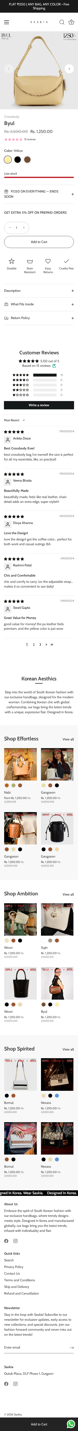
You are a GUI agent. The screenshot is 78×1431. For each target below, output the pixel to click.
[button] (8, 68)
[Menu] (6, 22)
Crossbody (11, 117)
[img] (14, 432)
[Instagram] (15, 1241)
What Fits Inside (22, 304)
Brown (20, 785)
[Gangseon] (57, 764)
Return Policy (20, 318)
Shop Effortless (21, 738)
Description (12, 291)
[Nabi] (20, 764)
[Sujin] (57, 919)
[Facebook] (6, 1241)
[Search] (62, 22)
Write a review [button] (39, 405)
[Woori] (20, 919)
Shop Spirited (19, 1049)
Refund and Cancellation (21, 1293)
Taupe (50, 940)
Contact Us (12, 1273)
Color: (13, 151)
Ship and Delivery (16, 1287)
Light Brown (6, 785)
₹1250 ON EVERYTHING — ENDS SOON (31, 194)
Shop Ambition (21, 893)
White (43, 940)
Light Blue (56, 1095)
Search (9, 1260)
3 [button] (40, 645)
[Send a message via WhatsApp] (71, 1424)
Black (17, 159)
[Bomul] (20, 1074)
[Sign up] (72, 1347)
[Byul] (57, 983)
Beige (43, 785)
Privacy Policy (13, 1267)
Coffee (27, 159)
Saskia (18, 1414)
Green (13, 785)
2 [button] (34, 645)
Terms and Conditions (19, 1280)
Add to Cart (39, 1424)
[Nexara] (57, 1074)
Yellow (7, 159)
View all (68, 739)
